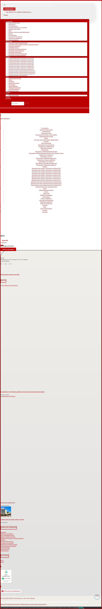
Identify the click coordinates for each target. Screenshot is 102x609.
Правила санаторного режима (8, 537)
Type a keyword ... (6, 103)
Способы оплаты (5, 550)
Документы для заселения (7, 543)
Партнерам (3, 532)
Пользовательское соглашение (8, 546)
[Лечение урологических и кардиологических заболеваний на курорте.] (28, 5)
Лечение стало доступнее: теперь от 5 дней (12, 519)
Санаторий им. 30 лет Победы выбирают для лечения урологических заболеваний (22, 392)
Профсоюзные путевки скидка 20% (10, 274)
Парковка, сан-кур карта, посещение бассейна (12, 538)
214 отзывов (7, 578)
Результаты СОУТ (5, 549)
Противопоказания (5, 547)
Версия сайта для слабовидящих (12, 591)
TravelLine (3, 242)
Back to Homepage (8, 249)
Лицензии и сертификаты (7, 534)
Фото (2, 560)
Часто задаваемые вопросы (7, 535)
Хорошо (81, 607)
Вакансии (3, 540)
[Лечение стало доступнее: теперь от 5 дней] (6, 516)
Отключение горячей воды (8, 502)
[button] (26, 104)
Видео (2, 562)
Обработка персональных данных (9, 544)
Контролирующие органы (7, 541)
